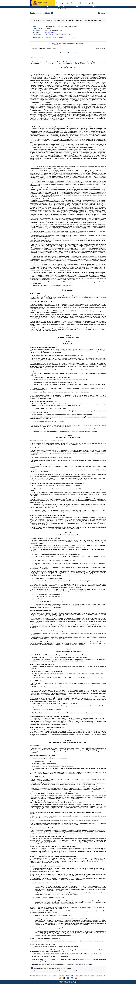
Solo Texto (42, 48)
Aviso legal (54, 975)
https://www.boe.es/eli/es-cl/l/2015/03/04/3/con (58, 34)
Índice (49, 48)
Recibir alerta (99, 48)
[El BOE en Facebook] (68, 978)
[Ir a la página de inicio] (74, 3)
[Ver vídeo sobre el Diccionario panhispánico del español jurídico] (53, 43)
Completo (34, 48)
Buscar (43, 8)
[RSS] (60, 978)
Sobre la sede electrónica (41, 975)
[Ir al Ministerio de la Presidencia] (42, 3)
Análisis (55, 48)
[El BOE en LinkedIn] (72, 978)
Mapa (50, 975)
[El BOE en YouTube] (76, 978)
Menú (92, 6)
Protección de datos (70, 975)
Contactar (32, 975)
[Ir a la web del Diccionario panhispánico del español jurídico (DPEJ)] (57, 43)
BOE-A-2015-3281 (50, 32)
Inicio (39, 8)
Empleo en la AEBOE (101, 975)
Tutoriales (93, 975)
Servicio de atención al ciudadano (85, 971)
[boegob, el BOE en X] (64, 978)
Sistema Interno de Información (82, 975)
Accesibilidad (61, 975)
